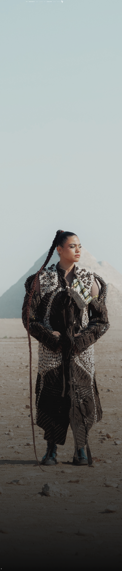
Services (54, 1)
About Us (58, 1)
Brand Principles (32, 1)
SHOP (45, 1)
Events (37, 1)
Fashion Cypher (49, 1)
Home (27, 1)
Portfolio (41, 1)
